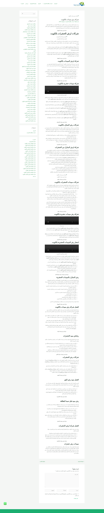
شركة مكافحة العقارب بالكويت (30, 156)
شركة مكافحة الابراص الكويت (30, 145)
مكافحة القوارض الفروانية (31, 39)
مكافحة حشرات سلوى (32, 82)
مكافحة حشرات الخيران (31, 111)
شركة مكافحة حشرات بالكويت (30, 143)
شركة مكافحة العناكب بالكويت (30, 158)
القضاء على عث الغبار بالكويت (30, 95)
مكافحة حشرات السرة (32, 109)
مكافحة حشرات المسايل (31, 56)
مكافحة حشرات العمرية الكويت (30, 113)
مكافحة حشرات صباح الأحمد (30, 70)
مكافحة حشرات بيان (32, 60)
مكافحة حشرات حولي (32, 25)
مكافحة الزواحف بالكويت (31, 97)
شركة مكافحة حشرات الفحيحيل (30, 89)
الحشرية (68, 256)
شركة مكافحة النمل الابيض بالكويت (29, 168)
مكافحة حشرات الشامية (31, 62)
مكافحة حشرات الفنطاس (31, 72)
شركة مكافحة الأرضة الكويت (30, 120)
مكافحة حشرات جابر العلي (31, 43)
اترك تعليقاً (77, 21)
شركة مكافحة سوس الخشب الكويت (29, 174)
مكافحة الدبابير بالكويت (31, 103)
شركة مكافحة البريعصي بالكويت (30, 147)
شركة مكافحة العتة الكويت (31, 155)
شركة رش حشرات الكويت (31, 68)
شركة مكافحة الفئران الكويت (30, 160)
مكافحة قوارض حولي (32, 47)
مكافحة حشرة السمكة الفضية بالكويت (29, 101)
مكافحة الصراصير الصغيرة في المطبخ (29, 66)
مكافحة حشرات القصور (31, 58)
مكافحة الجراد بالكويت (32, 99)
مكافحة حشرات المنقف (31, 76)
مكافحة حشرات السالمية (31, 85)
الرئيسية (55, 3)
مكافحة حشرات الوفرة (31, 35)
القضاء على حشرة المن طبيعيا (30, 52)
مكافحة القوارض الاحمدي (31, 74)
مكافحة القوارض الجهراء (31, 27)
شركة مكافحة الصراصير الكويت (30, 153)
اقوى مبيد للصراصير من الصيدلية (30, 80)
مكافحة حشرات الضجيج (31, 24)
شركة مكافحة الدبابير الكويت (30, 117)
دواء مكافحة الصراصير (32, 93)
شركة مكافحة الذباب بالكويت (30, 151)
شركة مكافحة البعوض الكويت (30, 115)
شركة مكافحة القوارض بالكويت (30, 162)
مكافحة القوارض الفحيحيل (31, 105)
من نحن (26, 3)
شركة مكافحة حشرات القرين (30, 78)
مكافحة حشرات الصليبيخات (31, 107)
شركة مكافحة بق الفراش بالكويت (30, 172)
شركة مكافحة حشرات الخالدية (30, 29)
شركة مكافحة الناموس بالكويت (30, 164)
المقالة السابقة (81, 461)
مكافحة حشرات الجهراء (31, 64)
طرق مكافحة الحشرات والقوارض (30, 37)
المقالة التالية (42, 461)
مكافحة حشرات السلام (31, 54)
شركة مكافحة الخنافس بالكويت (30, 149)
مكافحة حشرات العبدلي (31, 87)
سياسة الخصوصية (33, 3)
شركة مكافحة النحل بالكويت (30, 166)
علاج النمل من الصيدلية (31, 91)
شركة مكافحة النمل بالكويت (31, 170)
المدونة (39, 3)
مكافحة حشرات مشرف (31, 45)
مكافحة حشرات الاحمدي (31, 41)
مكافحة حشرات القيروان (31, 33)
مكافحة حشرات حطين (32, 84)
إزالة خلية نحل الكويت (32, 119)
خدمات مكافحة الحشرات (47, 3)
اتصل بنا (22, 3)
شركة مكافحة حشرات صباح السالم (29, 31)
